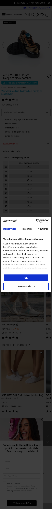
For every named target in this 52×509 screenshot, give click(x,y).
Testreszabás (24, 286)
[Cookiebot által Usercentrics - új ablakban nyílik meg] (37, 221)
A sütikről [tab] (43, 229)
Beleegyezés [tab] (9, 229)
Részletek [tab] (26, 229)
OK (26, 278)
